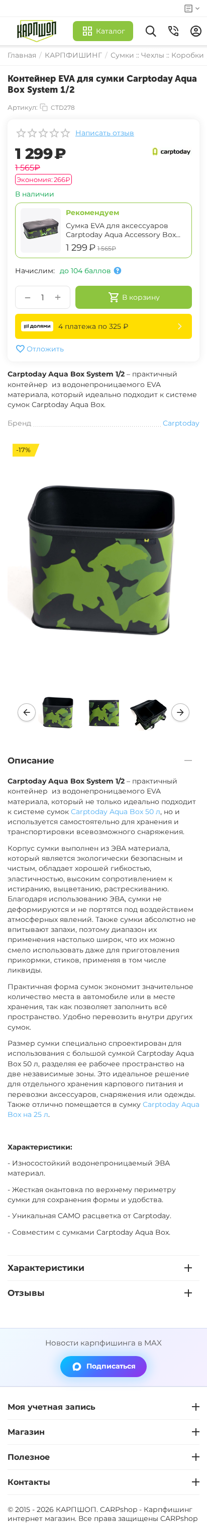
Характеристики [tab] (46, 1268)
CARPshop (178, 1518)
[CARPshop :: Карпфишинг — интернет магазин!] (39, 31)
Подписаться (111, 1366)
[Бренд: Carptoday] (172, 150)
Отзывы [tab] (26, 1293)
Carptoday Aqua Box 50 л (115, 811)
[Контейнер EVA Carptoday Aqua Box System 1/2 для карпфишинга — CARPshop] (103, 559)
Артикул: (23, 107)
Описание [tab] (31, 760)
